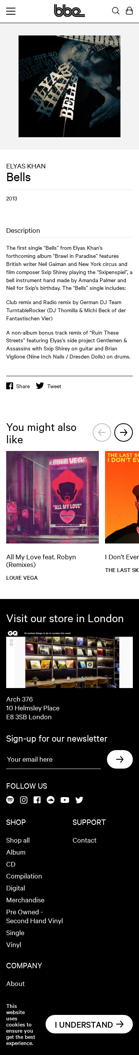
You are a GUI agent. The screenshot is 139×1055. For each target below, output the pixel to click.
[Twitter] (79, 800)
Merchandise (25, 899)
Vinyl (13, 944)
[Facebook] (37, 800)
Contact (85, 839)
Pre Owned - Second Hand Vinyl (34, 916)
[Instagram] (23, 800)
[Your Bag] (129, 11)
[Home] (69, 15)
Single (15, 932)
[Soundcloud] (50, 800)
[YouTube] (65, 800)
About (15, 983)
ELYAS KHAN (26, 165)
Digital (15, 887)
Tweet (54, 385)
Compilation (24, 875)
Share (23, 385)
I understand (84, 1024)
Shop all (18, 839)
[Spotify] (10, 800)
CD (10, 863)
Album (15, 851)
